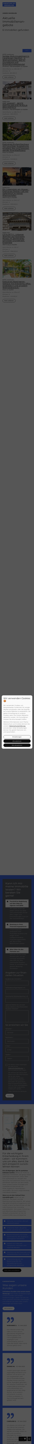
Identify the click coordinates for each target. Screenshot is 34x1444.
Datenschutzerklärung (17, 726)
